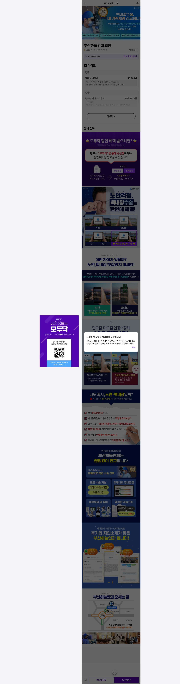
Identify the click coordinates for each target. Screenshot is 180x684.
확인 (134, 347)
